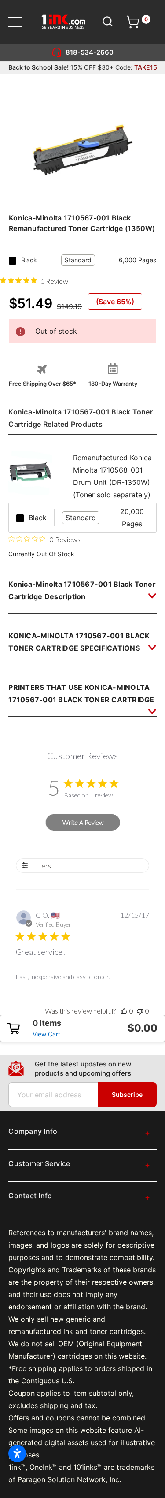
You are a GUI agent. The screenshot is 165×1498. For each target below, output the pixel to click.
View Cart (46, 1034)
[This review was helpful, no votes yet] (124, 1010)
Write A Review (82, 822)
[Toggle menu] (20, 22)
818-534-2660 (90, 52)
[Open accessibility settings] (17, 1453)
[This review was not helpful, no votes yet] (140, 1010)
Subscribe (127, 1094)
